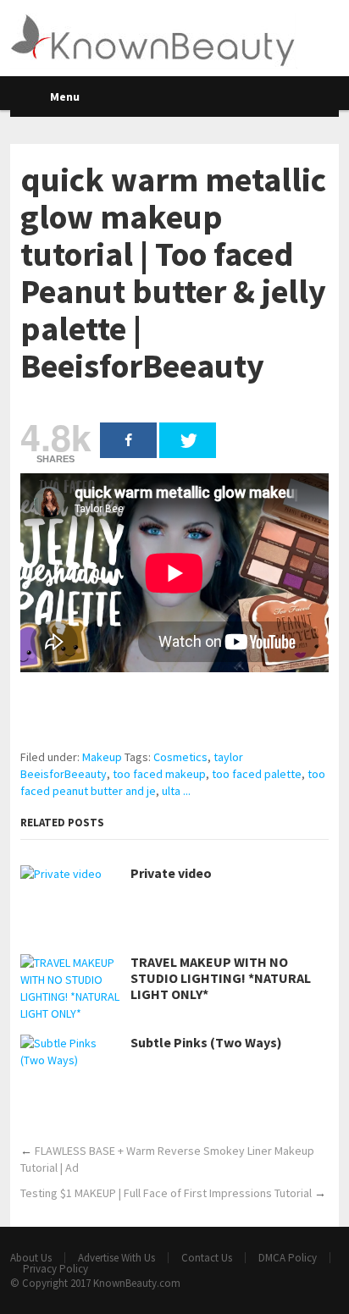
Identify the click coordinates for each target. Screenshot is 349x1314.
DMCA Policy (287, 1258)
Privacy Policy (55, 1269)
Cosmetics (180, 757)
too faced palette (257, 773)
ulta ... (176, 790)
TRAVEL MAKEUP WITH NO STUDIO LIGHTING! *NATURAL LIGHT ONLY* (220, 978)
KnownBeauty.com (136, 1283)
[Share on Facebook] (128, 440)
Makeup (102, 757)
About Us (31, 1258)
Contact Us (206, 1258)
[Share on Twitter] (187, 440)
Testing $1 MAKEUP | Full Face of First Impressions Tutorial (166, 1193)
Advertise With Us (116, 1258)
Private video (171, 873)
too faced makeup (159, 773)
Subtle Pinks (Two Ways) (206, 1043)
